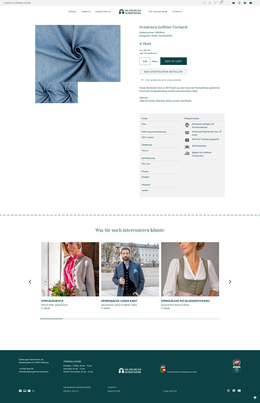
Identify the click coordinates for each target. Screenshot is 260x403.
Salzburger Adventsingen (77, 387)
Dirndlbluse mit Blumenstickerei (185, 301)
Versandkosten (150, 53)
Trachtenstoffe (165, 35)
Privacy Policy (71, 391)
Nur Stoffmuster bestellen (163, 71)
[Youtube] (250, 3)
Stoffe (154, 35)
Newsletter (114, 391)
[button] (210, 3)
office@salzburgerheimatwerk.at (33, 371)
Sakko (134, 304)
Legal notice (170, 391)
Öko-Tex (146, 163)
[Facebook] (245, 3)
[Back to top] (255, 386)
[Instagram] (239, 3)
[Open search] (204, 3)
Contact (112, 387)
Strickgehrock (52, 301)
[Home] (130, 11)
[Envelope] (233, 3)
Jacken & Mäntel (122, 304)
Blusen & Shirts (182, 304)
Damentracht (61, 304)
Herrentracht (107, 304)
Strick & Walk (47, 304)
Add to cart (173, 61)
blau (144, 123)
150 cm (145, 150)
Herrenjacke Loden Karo (119, 301)
